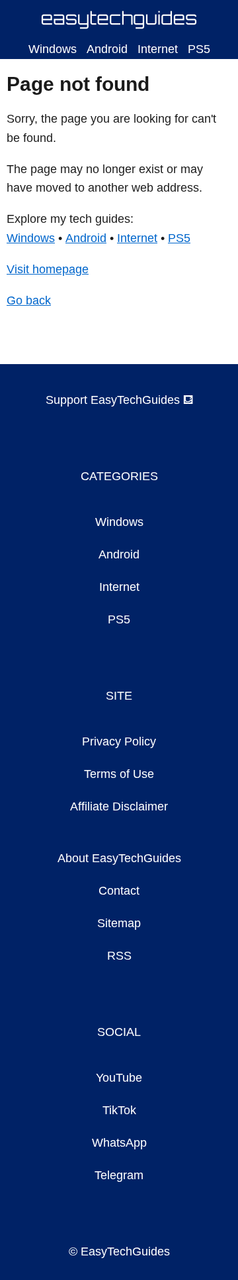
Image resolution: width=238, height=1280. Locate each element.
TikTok (119, 1110)
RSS (119, 955)
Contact (119, 890)
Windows (52, 49)
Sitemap (119, 923)
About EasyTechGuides (119, 858)
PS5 (199, 49)
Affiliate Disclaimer (119, 806)
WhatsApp (119, 1142)
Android (107, 49)
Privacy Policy (119, 741)
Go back (29, 300)
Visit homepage (48, 269)
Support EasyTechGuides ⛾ (119, 400)
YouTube (119, 1077)
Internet (158, 49)
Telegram (119, 1175)
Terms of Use (119, 774)
